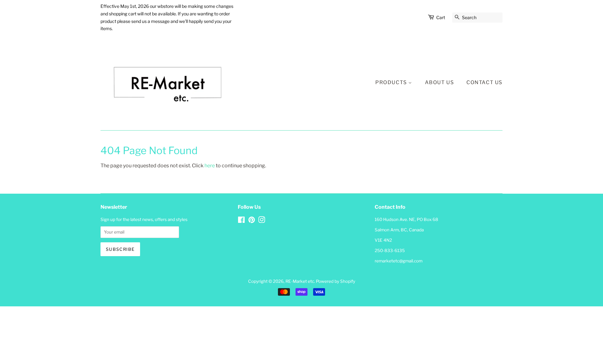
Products (391, 82)
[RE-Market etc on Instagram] (261, 220)
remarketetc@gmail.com (398, 260)
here (209, 166)
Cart (440, 17)
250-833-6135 (390, 250)
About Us (439, 82)
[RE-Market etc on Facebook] (241, 220)
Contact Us (484, 82)
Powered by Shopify (335, 281)
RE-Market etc (299, 281)
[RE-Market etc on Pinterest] (251, 220)
